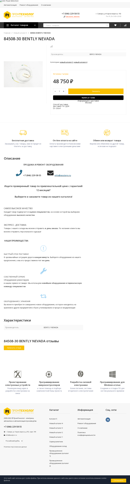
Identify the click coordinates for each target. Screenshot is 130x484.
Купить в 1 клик (88, 98)
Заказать (96, 91)
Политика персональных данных (15, 447)
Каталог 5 (53, 419)
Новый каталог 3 (20, 33)
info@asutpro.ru (11, 435)
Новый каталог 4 (80, 62)
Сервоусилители (56, 441)
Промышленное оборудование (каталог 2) (59, 463)
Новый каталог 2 (56, 432)
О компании (46, 5)
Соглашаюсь (118, 480)
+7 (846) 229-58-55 (71, 13)
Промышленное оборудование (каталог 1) (59, 453)
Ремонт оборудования (29, 5)
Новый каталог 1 (56, 437)
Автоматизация (10, 5)
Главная (7, 33)
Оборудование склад (58, 446)
